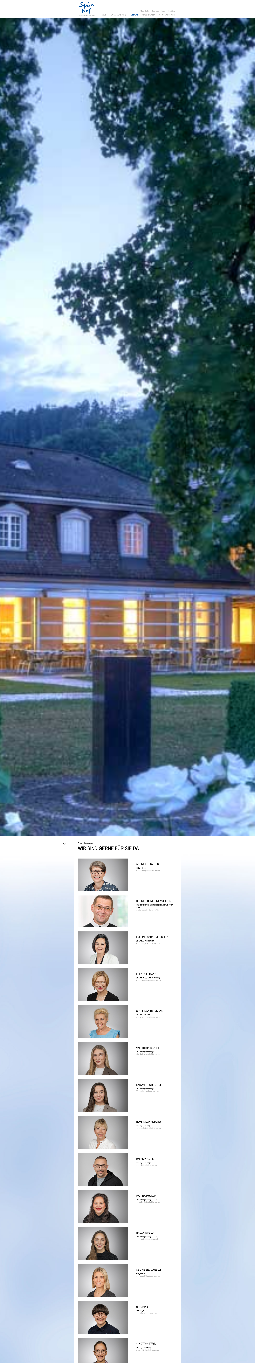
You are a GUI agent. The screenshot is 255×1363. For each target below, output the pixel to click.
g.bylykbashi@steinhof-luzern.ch (149, 1017)
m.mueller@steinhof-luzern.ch (148, 1202)
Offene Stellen (144, 11)
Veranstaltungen (148, 15)
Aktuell (104, 15)
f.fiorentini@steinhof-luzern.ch (148, 1091)
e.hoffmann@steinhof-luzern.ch (148, 980)
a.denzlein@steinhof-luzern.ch (148, 870)
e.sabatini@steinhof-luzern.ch (148, 943)
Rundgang (171, 11)
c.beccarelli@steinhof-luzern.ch (148, 1276)
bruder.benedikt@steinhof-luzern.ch (150, 910)
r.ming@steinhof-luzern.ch (146, 1313)
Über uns (134, 15)
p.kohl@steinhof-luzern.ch (146, 1165)
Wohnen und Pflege (119, 15)
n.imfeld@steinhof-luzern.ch (147, 1239)
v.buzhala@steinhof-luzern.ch (148, 1054)
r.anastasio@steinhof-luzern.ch (148, 1128)
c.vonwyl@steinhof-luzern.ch (147, 1349)
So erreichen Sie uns (158, 11)
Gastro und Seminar (167, 15)
